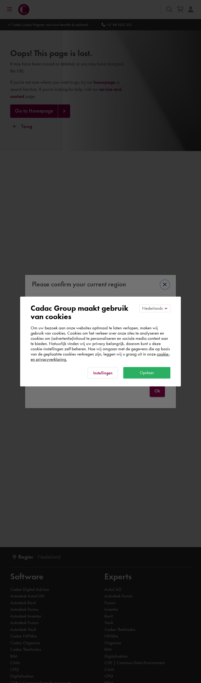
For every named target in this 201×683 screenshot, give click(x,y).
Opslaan (147, 372)
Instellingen (103, 372)
